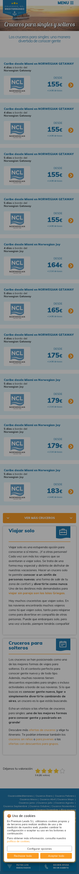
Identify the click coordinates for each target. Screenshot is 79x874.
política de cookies (18, 841)
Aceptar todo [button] (56, 855)
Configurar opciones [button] (39, 848)
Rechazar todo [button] (23, 855)
